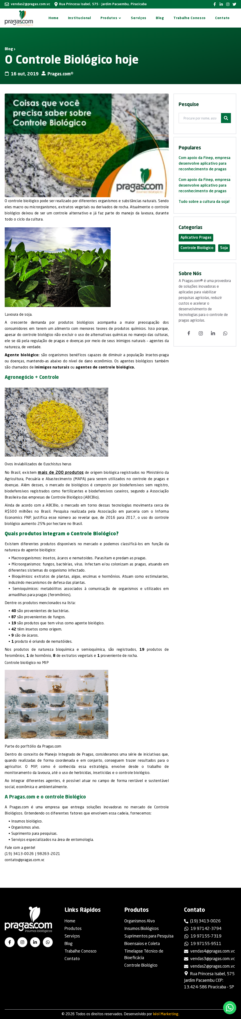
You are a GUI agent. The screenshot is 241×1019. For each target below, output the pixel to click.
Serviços (138, 18)
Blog (160, 18)
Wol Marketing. (166, 1014)
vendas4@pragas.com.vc (212, 951)
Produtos (108, 18)
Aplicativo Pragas (196, 238)
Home (53, 18)
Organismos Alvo (139, 921)
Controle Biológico (197, 248)
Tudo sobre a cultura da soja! (204, 202)
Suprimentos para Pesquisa (148, 936)
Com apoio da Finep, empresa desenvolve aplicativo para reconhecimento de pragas (204, 163)
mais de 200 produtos (61, 473)
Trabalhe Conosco (189, 18)
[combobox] (202, 118)
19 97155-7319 (206, 936)
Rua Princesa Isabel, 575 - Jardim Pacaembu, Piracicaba (103, 4)
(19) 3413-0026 (205, 921)
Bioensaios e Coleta (142, 944)
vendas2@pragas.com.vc (30, 4)
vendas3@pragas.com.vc (212, 959)
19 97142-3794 (206, 929)
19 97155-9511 (206, 944)
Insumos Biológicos (141, 929)
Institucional (79, 18)
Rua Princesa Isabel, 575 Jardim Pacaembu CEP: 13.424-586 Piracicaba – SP (209, 980)
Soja (224, 248)
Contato (222, 18)
